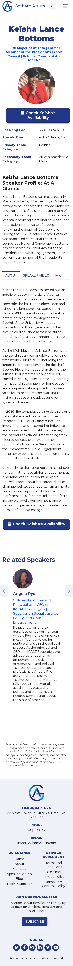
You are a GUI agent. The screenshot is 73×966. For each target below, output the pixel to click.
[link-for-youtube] (55, 947)
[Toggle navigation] (65, 6)
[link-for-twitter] (16, 947)
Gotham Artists (30, 6)
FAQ (58, 275)
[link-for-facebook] (24, 947)
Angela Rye (24, 593)
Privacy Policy (53, 877)
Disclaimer (54, 872)
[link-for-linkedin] (40, 947)
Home (19, 859)
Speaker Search (19, 874)
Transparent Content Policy (53, 884)
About (11, 275)
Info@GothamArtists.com (36, 843)
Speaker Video (36, 275)
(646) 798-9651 (36, 830)
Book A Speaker (19, 884)
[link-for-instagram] (32, 947)
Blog (19, 879)
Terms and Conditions (53, 865)
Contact (19, 869)
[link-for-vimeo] (47, 947)
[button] (38, 116)
